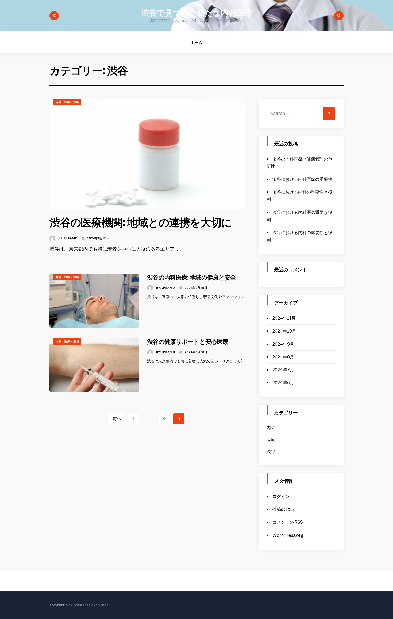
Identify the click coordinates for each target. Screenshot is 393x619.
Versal (104, 605)
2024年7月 (283, 369)
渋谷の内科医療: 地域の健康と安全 (191, 277)
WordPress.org (287, 535)
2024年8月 (283, 357)
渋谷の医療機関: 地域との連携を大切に (140, 222)
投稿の (283, 509)
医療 (67, 102)
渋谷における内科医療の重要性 (302, 179)
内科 (58, 102)
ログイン (281, 496)
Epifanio (71, 238)
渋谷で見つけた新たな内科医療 (196, 12)
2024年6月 (283, 382)
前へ (117, 418)
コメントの (287, 522)
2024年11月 (284, 318)
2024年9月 (283, 344)
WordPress (80, 605)
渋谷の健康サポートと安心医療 (187, 342)
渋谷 (76, 102)
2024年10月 (284, 331)
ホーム (197, 42)
